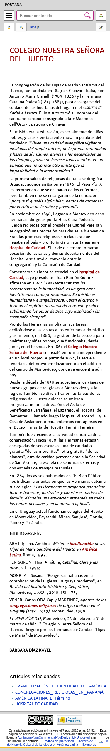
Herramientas (101, 28)
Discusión (21, 28)
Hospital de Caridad (27, 247)
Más (33, 27)
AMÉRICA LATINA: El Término (42, 698)
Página (9, 28)
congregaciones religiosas (32, 605)
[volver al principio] (101, 742)
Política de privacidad (59, 741)
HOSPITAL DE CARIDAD (36, 704)
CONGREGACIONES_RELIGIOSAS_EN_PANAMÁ (59, 692)
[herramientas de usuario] (101, 15)
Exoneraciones (93, 744)
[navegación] (9, 15)
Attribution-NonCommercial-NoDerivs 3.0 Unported (54, 737)
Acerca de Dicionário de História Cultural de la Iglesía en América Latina (57, 742)
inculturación (81, 543)
